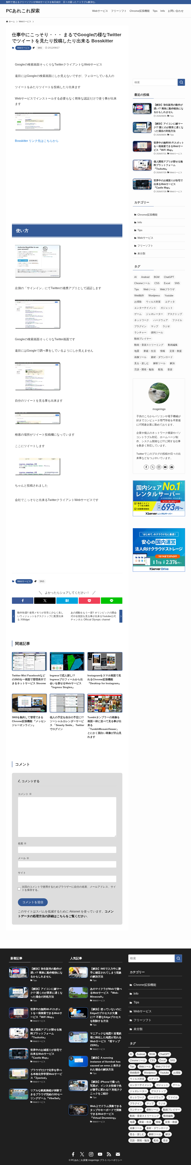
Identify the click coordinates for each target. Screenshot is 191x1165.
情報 (162, 351)
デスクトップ (174, 314)
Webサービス (23, 48)
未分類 (141, 253)
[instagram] (158, 467)
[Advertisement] (67, 181)
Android (145, 277)
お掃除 (138, 301)
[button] (22, 600)
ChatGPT (169, 277)
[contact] (171, 467)
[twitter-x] (152, 467)
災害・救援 (176, 351)
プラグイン (140, 326)
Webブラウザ (167, 289)
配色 (160, 369)
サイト (22, 872)
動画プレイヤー (142, 338)
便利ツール (157, 332)
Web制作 (139, 295)
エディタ (170, 301)
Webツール (149, 289)
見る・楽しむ (141, 363)
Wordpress (154, 295)
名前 (22, 843)
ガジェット (167, 307)
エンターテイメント (145, 307)
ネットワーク (141, 320)
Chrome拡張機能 (147, 214)
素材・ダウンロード (162, 357)
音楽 (169, 369)
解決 (172, 363)
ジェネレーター (154, 314)
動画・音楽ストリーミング (148, 344)
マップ (154, 326)
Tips (139, 230)
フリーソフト (145, 245)
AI (135, 277)
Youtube (169, 295)
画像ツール (140, 357)
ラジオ (166, 326)
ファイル (177, 320)
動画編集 (173, 344)
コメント (25, 793)
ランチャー (140, 332)
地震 (136, 351)
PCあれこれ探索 (23, 11)
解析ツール (159, 363)
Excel (167, 283)
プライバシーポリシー (111, 1160)
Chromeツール (142, 283)
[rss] (109, 1154)
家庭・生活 (150, 351)
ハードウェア (160, 320)
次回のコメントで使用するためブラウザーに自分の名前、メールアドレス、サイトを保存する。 (69, 888)
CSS (156, 283)
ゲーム (138, 314)
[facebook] (146, 467)
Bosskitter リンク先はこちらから (37, 140)
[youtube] (165, 467)
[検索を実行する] (181, 82)
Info (139, 222)
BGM (156, 277)
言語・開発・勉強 (144, 369)
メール (23, 858)
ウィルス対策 (153, 301)
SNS (40, 48)
